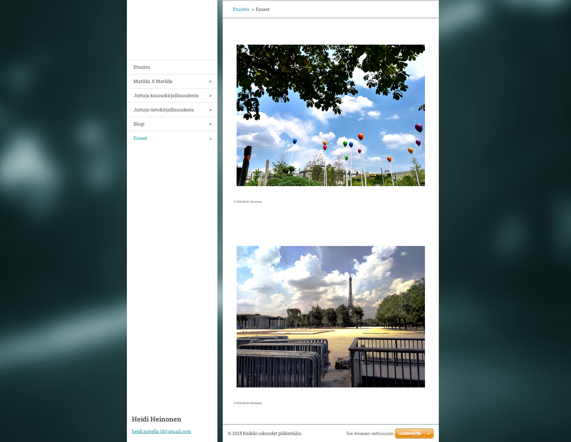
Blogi (138, 124)
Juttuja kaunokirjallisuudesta (166, 95)
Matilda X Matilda (152, 81)
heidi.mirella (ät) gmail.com (161, 431)
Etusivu (141, 67)
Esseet (140, 138)
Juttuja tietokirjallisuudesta (163, 109)
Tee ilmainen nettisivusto (370, 433)
